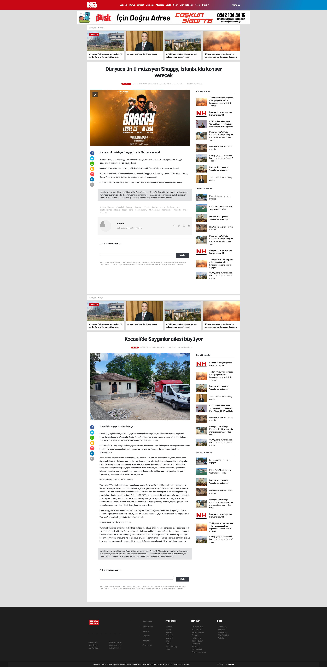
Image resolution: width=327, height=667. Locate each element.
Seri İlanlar (196, 647)
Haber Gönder (114, 648)
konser (133, 174)
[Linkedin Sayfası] (107, 634)
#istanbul (120, 207)
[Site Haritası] (116, 634)
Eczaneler (196, 635)
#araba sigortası (173, 207)
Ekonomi (150, 5)
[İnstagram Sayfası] (98, 634)
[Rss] (111, 634)
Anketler (221, 630)
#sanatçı (138, 207)
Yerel (197, 5)
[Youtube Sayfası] (102, 634)
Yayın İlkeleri (93, 645)
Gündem (123, 5)
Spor (175, 5)
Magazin (160, 5)
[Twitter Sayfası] (93, 634)
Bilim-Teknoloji (186, 5)
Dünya (132, 5)
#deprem (103, 213)
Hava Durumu (197, 627)
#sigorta (146, 207)
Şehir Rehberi (197, 649)
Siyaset (140, 5)
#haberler (177, 210)
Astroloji (221, 638)
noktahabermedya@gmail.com (129, 228)
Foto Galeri (148, 622)
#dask (124, 210)
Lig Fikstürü (196, 638)
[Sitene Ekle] (120, 634)
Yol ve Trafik (197, 630)
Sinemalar (196, 644)
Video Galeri (148, 626)
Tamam (230, 664)
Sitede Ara (222, 627)
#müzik (103, 207)
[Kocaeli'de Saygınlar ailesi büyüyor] (140, 387)
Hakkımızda (92, 642)
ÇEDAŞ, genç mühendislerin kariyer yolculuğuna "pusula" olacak (221, 158)
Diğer (205, 5)
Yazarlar (146, 631)
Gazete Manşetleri (199, 652)
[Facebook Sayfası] (89, 634)
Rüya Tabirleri (223, 635)
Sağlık (168, 5)
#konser (111, 207)
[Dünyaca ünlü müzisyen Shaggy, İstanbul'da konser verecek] (140, 118)
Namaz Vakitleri (198, 632)
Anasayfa (92, 28)
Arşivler (146, 636)
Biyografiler (222, 632)
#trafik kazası (154, 210)
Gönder (182, 255)
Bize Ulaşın (147, 645)
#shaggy (129, 207)
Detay (220, 664)
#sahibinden (167, 210)
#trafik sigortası (106, 210)
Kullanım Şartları (115, 642)
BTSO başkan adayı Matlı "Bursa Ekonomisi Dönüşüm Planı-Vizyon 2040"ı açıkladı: (221, 124)
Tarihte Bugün (197, 641)
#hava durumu (141, 210)
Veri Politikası (93, 648)
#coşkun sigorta (158, 207)
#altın (131, 210)
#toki (185, 210)
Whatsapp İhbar (115, 645)
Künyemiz (147, 640)
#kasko (117, 210)
